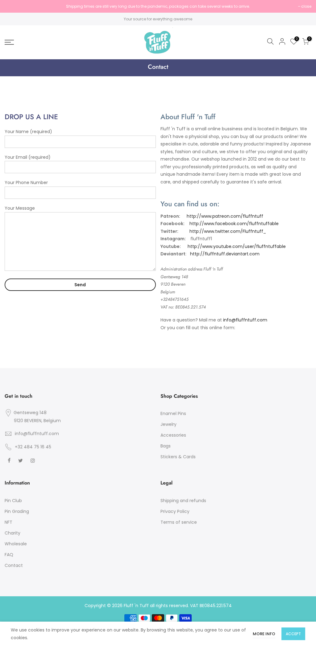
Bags (165, 446)
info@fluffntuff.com (245, 320)
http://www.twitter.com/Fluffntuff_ (227, 231)
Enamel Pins (173, 413)
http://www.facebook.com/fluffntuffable (234, 223)
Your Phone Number (26, 182)
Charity (12, 533)
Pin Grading (17, 511)
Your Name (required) (28, 131)
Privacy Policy (174, 511)
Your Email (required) (28, 157)
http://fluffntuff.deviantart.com (225, 254)
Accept (293, 633)
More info (264, 634)
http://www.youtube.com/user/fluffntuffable (237, 246)
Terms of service (178, 522)
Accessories (173, 435)
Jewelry (168, 424)
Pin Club (13, 500)
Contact (14, 565)
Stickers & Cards (178, 457)
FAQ (9, 555)
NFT (8, 522)
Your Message (20, 208)
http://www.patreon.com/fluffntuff (225, 216)
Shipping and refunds (183, 500)
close (13, 6)
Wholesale (16, 544)
